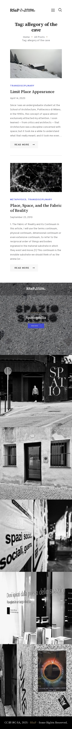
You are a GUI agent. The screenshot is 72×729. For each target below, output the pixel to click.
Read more (22, 144)
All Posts (39, 37)
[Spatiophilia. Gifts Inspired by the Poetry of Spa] (36, 608)
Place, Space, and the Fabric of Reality (35, 208)
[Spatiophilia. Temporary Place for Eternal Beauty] (36, 680)
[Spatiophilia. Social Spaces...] (36, 536)
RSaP (33, 722)
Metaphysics (18, 199)
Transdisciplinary (22, 86)
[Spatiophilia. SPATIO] (36, 391)
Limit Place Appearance (32, 91)
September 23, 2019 (21, 217)
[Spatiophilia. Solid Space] (36, 463)
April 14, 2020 (17, 98)
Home (26, 37)
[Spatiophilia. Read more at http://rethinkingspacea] (36, 319)
